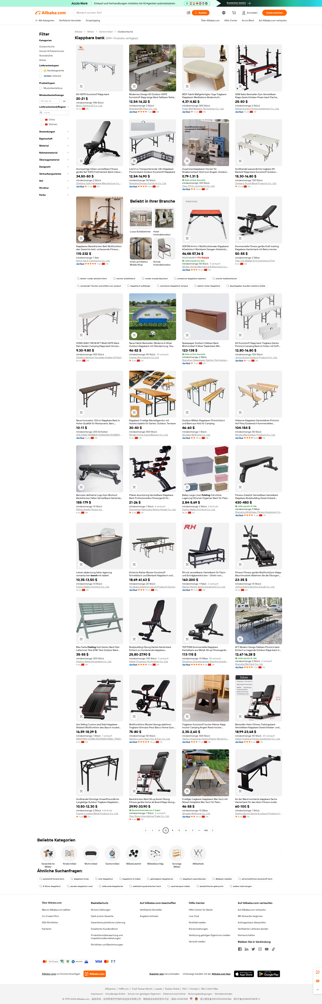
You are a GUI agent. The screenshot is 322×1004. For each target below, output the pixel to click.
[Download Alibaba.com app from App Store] (244, 974)
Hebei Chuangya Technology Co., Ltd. (148, 661)
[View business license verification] (191, 999)
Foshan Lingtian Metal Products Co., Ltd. (97, 813)
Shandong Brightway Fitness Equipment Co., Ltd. (258, 512)
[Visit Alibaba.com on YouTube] (267, 949)
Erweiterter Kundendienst (104, 928)
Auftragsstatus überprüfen (252, 922)
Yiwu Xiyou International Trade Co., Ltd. (149, 816)
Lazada (158, 988)
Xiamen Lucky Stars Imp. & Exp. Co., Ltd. (149, 738)
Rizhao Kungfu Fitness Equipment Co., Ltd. (257, 108)
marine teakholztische (226, 278)
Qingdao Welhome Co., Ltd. (196, 434)
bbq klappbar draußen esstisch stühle (247, 286)
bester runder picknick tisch (93, 278)
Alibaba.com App (221, 974)
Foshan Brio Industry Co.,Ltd (144, 357)
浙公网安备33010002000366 (215, 999)
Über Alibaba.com (52, 902)
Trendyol (193, 988)
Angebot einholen (149, 916)
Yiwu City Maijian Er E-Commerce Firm (255, 260)
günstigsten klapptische (161, 879)
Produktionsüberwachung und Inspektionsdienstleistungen (107, 937)
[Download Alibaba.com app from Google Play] (268, 974)
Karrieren (46, 928)
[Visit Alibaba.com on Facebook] (240, 949)
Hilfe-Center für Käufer (201, 909)
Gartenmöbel (106, 31)
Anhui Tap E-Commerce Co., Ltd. (93, 260)
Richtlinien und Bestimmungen (107, 944)
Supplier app (156, 974)
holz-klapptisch (105, 879)
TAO (184, 988)
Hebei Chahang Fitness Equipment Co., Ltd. (257, 738)
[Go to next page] (213, 830)
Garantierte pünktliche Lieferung (108, 922)
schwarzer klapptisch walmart (191, 278)
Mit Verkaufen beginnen (250, 916)
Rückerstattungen (198, 928)
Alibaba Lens (49, 974)
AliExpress (110, 988)
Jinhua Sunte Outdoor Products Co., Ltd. (256, 357)
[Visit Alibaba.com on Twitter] (253, 949)
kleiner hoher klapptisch (209, 286)
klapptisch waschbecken (194, 879)
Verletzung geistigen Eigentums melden (209, 935)
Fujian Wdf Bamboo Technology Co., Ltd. (203, 108)
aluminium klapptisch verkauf (174, 286)
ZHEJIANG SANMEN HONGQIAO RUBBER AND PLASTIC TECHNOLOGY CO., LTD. (99, 434)
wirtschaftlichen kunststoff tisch (257, 879)
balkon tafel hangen (242, 886)
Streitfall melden (197, 922)
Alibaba (78, 31)
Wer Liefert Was (209, 988)
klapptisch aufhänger (140, 286)
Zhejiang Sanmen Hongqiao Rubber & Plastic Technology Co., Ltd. (99, 357)
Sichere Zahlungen (101, 909)
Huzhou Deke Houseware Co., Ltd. (94, 661)
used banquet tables (180, 886)
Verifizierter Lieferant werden (253, 928)
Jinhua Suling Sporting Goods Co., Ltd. (255, 586)
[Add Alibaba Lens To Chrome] (95, 974)
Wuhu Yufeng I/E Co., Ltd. (89, 105)
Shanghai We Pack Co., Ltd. (143, 108)
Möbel (90, 31)
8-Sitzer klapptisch (52, 886)
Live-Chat (194, 916)
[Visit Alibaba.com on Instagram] (260, 949)
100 (206, 830)
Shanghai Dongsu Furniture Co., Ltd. (147, 183)
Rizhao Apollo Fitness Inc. (89, 509)
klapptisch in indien (132, 879)
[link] (317, 972)
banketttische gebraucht (211, 886)
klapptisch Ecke (81, 879)
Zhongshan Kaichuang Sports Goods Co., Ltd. (152, 509)
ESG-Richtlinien (50, 922)
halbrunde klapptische (112, 886)
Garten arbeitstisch (126, 278)
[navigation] (54, 431)
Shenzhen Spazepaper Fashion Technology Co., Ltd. (205, 360)
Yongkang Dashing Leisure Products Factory (152, 586)
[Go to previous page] (146, 830)
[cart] (234, 13)
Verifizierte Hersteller (151, 909)
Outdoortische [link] (125, 31)
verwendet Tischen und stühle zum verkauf (100, 286)
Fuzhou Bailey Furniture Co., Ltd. (198, 509)
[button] (188, 13)
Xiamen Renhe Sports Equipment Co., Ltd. (203, 586)
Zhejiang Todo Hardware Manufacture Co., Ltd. (99, 183)
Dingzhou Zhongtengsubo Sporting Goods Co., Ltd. (205, 661)
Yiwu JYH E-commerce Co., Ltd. (198, 186)
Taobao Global (172, 988)
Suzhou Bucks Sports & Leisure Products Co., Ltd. (258, 813)
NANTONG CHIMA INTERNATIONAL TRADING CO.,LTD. (99, 738)
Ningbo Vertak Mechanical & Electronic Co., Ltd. (205, 266)
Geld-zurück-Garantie (102, 916)
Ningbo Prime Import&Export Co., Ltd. (148, 434)
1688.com (124, 988)
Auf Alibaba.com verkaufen (252, 909)
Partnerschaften (246, 935)
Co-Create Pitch (50, 916)
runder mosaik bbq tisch (156, 278)
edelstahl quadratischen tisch (147, 886)
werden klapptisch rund (81, 886)
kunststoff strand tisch (53, 879)
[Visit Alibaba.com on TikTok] (273, 949)
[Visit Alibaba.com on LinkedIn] (247, 949)
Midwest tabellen (224, 879)
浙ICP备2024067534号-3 (246, 999)
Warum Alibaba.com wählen (56, 909)
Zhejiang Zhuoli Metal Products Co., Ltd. (255, 183)
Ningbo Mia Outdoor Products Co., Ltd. (255, 434)
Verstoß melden (197, 941)
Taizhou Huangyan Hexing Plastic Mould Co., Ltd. (205, 738)
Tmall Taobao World (142, 988)
